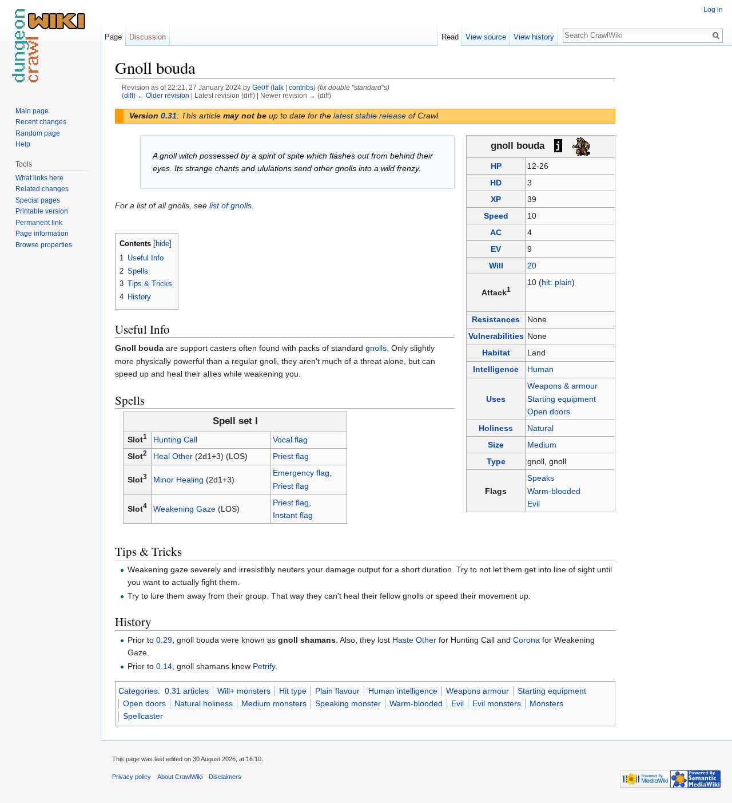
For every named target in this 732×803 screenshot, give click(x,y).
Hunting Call (175, 439)
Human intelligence (402, 690)
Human (540, 369)
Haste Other (414, 639)
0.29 (164, 639)
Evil (533, 503)
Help (22, 144)
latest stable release (369, 115)
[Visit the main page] (50, 46)
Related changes (42, 189)
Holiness (496, 428)
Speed (496, 215)
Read (450, 37)
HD (496, 182)
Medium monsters (274, 703)
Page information (42, 234)
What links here (39, 178)
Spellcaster (143, 716)
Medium (541, 444)
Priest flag (291, 456)
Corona (526, 639)
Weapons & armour (562, 385)
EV (496, 249)
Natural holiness (203, 703)
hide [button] (162, 244)
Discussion (147, 37)
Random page (37, 133)
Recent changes (40, 122)
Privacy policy (131, 776)
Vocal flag (290, 439)
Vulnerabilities (496, 336)
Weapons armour (477, 690)
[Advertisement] (672, 229)
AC (496, 232)
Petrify (264, 666)
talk (278, 87)
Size (496, 444)
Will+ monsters (243, 690)
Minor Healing (178, 479)
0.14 (164, 666)
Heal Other (173, 456)
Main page (32, 111)
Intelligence (496, 369)
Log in (713, 10)
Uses (496, 399)
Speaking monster (348, 703)
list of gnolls (230, 205)
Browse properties (43, 245)
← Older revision (163, 95)
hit (546, 282)
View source (486, 37)
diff (128, 95)
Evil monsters (496, 703)
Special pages (37, 200)
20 (531, 265)
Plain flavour (337, 690)
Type (496, 461)
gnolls (376, 348)
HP (496, 166)
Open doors (548, 411)
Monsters (546, 703)
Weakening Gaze (184, 508)
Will (496, 265)
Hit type (293, 690)
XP (496, 199)
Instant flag (293, 515)
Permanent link (38, 223)
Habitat (496, 352)
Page (113, 37)
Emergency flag (301, 472)
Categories (138, 690)
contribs (301, 87)
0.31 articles (187, 690)
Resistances (496, 319)
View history (534, 37)
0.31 (169, 115)
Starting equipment (561, 399)
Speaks (540, 477)
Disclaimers (225, 776)
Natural (540, 428)
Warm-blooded (553, 491)
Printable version (41, 211)
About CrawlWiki (179, 776)
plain (563, 282)
